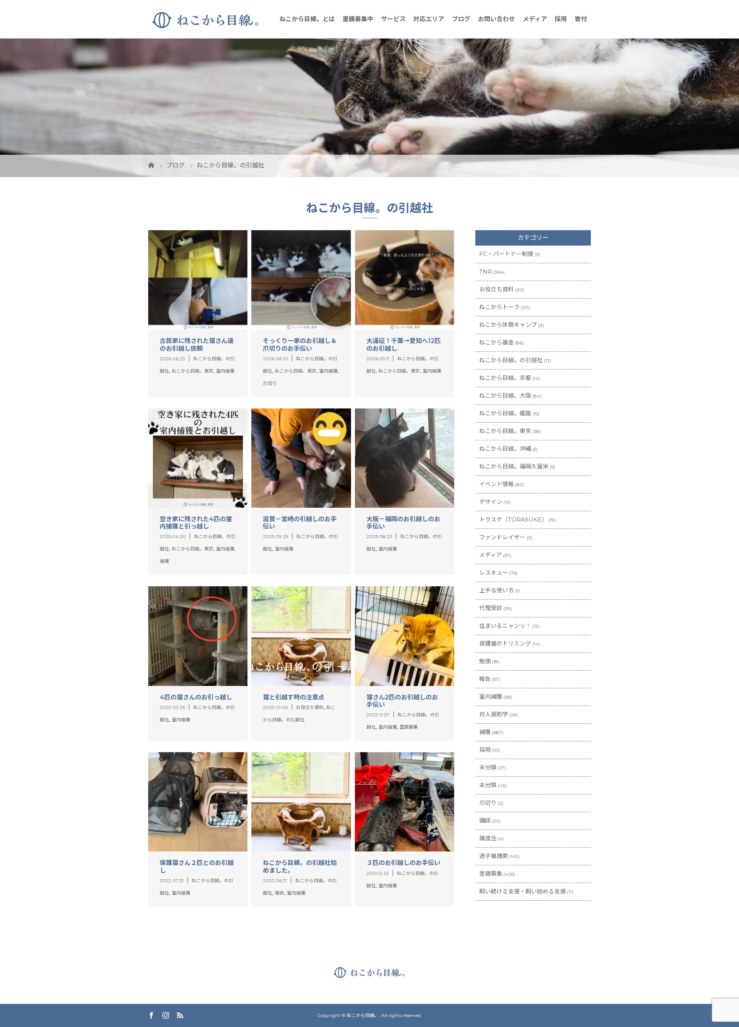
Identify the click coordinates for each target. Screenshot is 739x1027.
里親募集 (490, 873)
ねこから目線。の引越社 (511, 360)
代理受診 (490, 608)
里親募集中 (358, 19)
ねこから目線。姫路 (505, 413)
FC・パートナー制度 (506, 254)
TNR (485, 271)
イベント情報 (496, 484)
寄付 (581, 19)
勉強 (485, 661)
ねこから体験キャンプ (508, 324)
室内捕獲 (490, 696)
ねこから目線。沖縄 (505, 448)
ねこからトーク (499, 307)
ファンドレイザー (502, 537)
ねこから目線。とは (307, 19)
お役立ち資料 (496, 289)
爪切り (488, 802)
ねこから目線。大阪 (505, 395)
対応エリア (428, 19)
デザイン (490, 501)
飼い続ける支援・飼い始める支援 (522, 891)
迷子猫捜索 (493, 856)
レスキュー (493, 572)
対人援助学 (493, 714)
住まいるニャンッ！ (505, 625)
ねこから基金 (496, 342)
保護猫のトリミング (505, 643)
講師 (485, 820)
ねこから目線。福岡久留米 (513, 466)
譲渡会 (488, 838)
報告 (485, 678)
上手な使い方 (496, 590)
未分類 (488, 767)
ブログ (461, 19)
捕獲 (485, 732)
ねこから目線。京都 (505, 377)
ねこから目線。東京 (505, 431)
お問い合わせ (496, 19)
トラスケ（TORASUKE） (513, 519)
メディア (535, 19)
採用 (561, 19)
